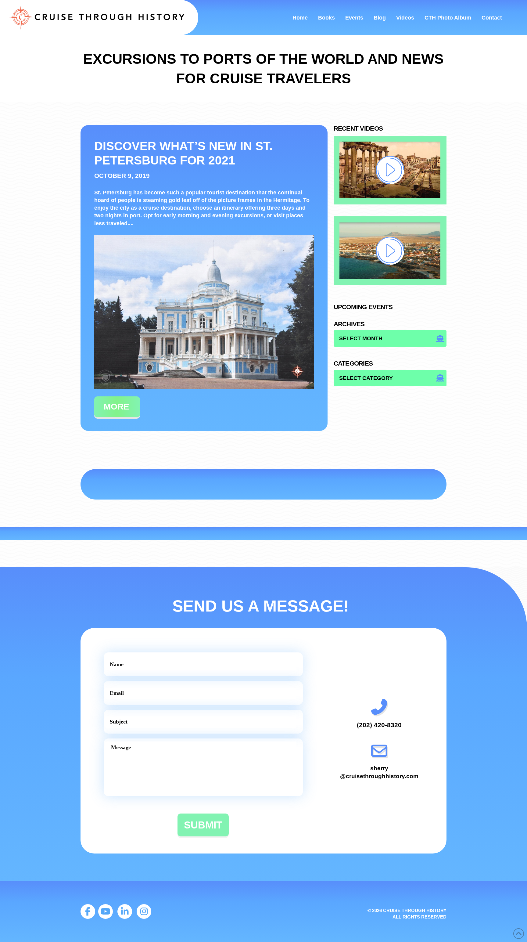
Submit (203, 825)
